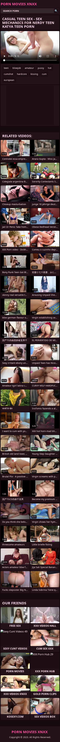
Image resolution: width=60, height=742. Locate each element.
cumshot (8, 73)
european (9, 80)
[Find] (56, 11)
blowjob (16, 67)
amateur (29, 67)
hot (49, 67)
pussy (41, 67)
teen (6, 67)
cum (44, 73)
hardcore (22, 73)
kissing (34, 73)
